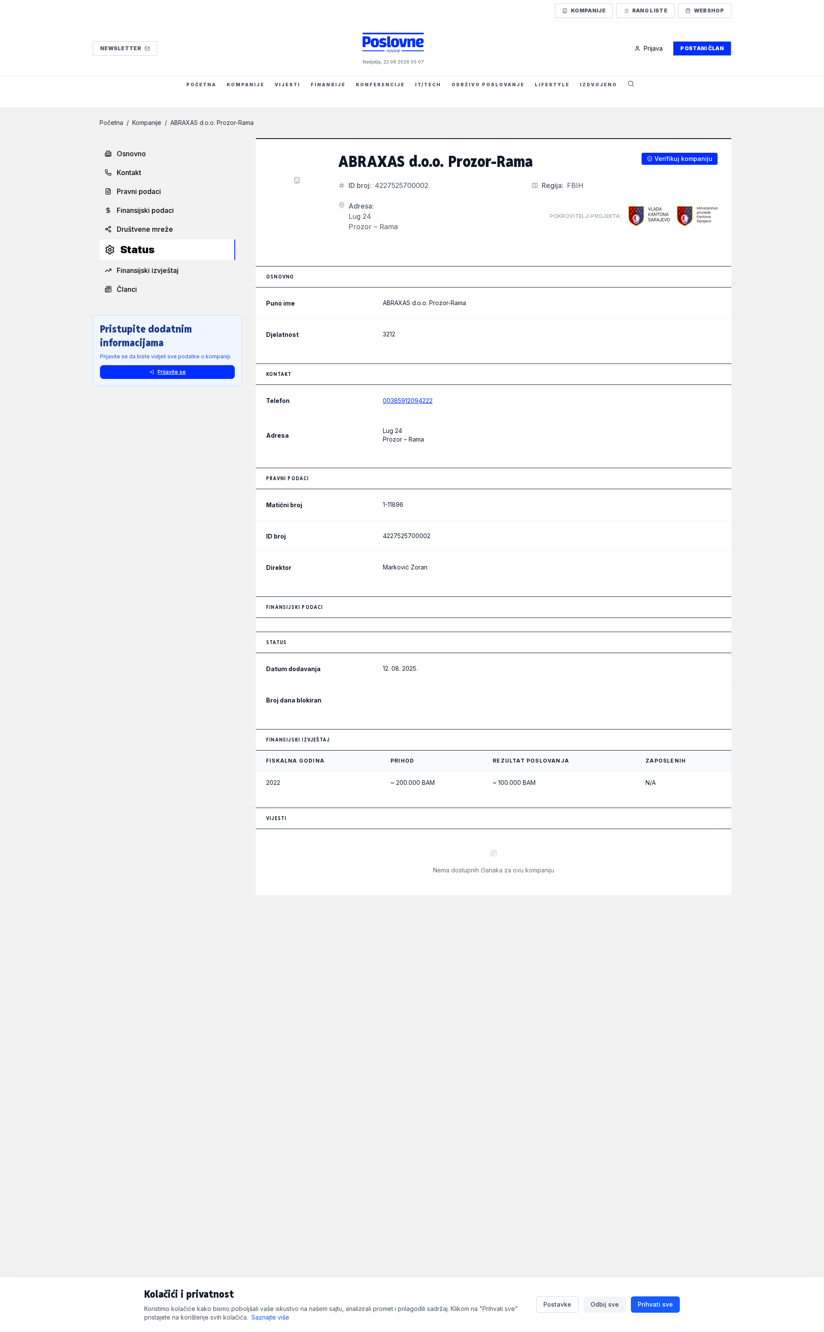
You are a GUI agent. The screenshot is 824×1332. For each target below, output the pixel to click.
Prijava (653, 48)
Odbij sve (605, 1304)
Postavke (557, 1304)
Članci (127, 289)
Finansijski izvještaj (148, 270)
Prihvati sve (655, 1304)
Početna (111, 122)
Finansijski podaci (145, 210)
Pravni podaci (139, 191)
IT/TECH (428, 84)
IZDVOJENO (598, 84)
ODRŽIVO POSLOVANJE (487, 84)
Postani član (702, 48)
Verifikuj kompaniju (683, 158)
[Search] (631, 84)
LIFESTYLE (552, 84)
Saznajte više (270, 1317)
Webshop (709, 10)
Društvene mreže (145, 229)
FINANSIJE (328, 84)
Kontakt (129, 172)
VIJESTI (287, 84)
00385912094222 (408, 400)
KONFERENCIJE (380, 84)
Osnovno (131, 153)
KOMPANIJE (245, 84)
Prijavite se (172, 372)
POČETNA (201, 84)
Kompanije (588, 10)
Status (137, 249)
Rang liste (649, 10)
